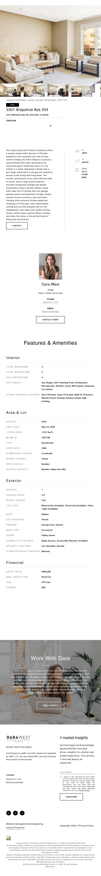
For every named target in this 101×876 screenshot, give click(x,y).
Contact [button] (17, 226)
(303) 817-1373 (50, 302)
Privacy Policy (84, 790)
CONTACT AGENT (50, 320)
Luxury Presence (15, 827)
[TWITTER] (22, 813)
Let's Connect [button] (51, 705)
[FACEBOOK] (8, 813)
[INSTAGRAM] (15, 813)
